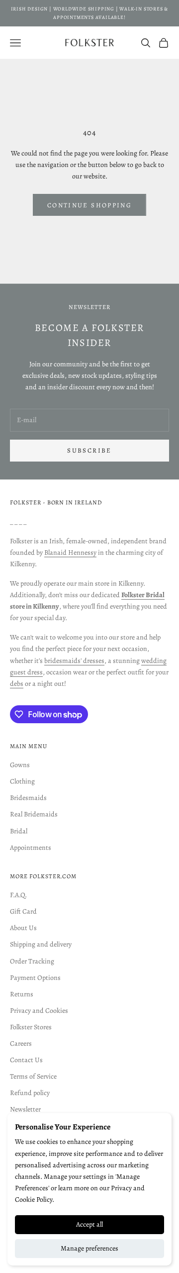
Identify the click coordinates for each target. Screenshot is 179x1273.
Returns (21, 994)
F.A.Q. (18, 895)
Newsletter (25, 1109)
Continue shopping (89, 205)
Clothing (22, 781)
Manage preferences (89, 1248)
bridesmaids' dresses (74, 660)
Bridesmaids (28, 797)
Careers (21, 1043)
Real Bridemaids (34, 814)
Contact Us (26, 1060)
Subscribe (89, 450)
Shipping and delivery (41, 944)
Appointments (30, 847)
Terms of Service (33, 1076)
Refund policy (30, 1093)
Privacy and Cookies (39, 1010)
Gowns (20, 765)
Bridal (18, 831)
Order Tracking (32, 961)
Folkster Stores (31, 1027)
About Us (23, 928)
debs (16, 683)
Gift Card (23, 911)
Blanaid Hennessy (70, 552)
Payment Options (35, 977)
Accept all (89, 1224)
